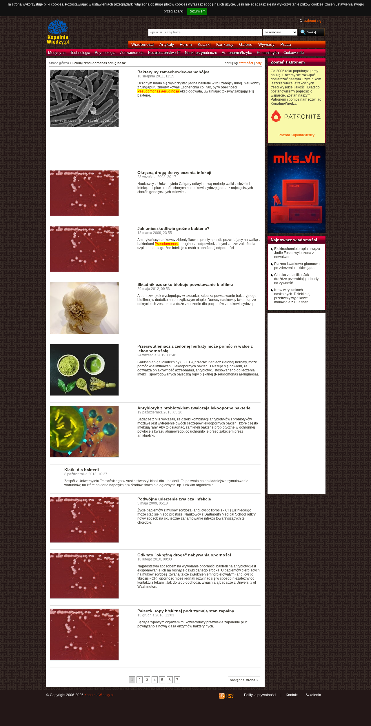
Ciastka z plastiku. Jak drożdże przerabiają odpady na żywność (296, 279)
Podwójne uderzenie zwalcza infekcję (174, 499)
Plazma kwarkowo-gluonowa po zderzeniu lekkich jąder (297, 266)
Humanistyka (268, 52)
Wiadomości (142, 44)
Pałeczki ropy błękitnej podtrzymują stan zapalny (185, 611)
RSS (230, 696)
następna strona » (244, 680)
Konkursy (224, 44)
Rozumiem (196, 11)
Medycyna (57, 52)
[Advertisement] (155, 150)
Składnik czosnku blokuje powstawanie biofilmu (185, 284)
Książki (204, 44)
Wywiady (266, 44)
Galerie (245, 44)
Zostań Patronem (288, 62)
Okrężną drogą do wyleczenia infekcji (174, 172)
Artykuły (166, 44)
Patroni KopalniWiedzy (296, 135)
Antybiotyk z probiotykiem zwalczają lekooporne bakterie (193, 408)
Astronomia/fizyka (237, 52)
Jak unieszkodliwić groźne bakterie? (173, 228)
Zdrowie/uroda (131, 52)
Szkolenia (313, 695)
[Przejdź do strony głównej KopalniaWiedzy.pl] (58, 32)
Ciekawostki (293, 52)
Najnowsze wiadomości (294, 239)
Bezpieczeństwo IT (164, 52)
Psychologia (105, 52)
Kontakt (292, 695)
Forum (186, 44)
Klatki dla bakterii (81, 469)
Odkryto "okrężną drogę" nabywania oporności (184, 555)
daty (259, 63)
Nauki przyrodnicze (201, 52)
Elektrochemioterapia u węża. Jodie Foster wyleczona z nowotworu (297, 253)
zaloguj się (312, 21)
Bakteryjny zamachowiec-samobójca (173, 72)
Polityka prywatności (260, 695)
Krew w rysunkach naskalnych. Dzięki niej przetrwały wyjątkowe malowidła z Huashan (292, 296)
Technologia (80, 52)
